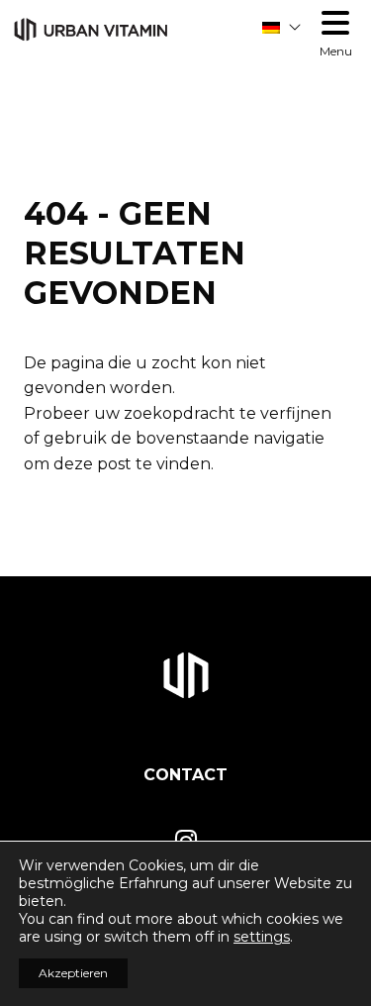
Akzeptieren (73, 972)
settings (261, 937)
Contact (185, 774)
